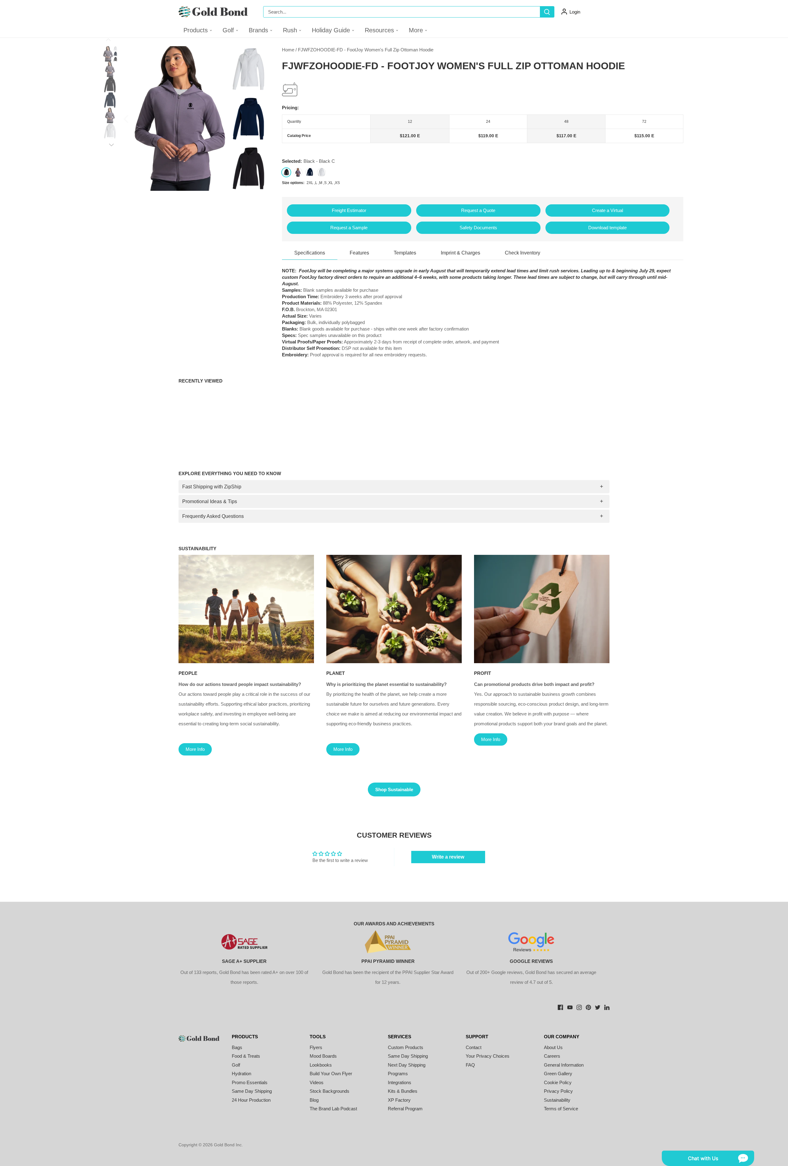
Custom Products (405, 1047)
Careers (552, 1056)
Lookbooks (321, 1065)
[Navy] (309, 172)
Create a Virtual (607, 210)
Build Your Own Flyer (331, 1073)
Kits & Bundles (402, 1091)
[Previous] (134, 118)
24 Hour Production (251, 1100)
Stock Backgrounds (329, 1091)
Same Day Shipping (252, 1091)
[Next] (260, 118)
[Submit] (547, 11)
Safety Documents (478, 227)
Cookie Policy (558, 1082)
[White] (321, 172)
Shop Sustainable (394, 789)
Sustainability (557, 1100)
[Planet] (394, 609)
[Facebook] (560, 1007)
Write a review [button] (448, 856)
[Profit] (541, 609)
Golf (236, 1065)
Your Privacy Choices (487, 1056)
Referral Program (405, 1108)
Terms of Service (561, 1108)
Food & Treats (246, 1056)
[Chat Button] (708, 1158)
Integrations (399, 1082)
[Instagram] (579, 1007)
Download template (607, 227)
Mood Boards (323, 1056)
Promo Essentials (249, 1082)
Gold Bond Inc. (228, 1145)
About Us (553, 1047)
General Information (564, 1065)
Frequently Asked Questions (213, 516)
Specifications (309, 252)
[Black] (286, 172)
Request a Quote (478, 210)
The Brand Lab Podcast (333, 1108)
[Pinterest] (588, 1007)
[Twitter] (597, 1007)
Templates (405, 252)
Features (359, 252)
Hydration (241, 1073)
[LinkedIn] (606, 1007)
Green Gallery (558, 1073)
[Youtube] (570, 1007)
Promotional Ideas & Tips (209, 501)
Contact (473, 1047)
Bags (237, 1047)
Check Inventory (522, 252)
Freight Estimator (349, 210)
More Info (195, 749)
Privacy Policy (558, 1091)
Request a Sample (349, 227)
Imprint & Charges (460, 252)
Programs (398, 1073)
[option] (197, 118)
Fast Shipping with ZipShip (211, 486)
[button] (231, 30)
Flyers (316, 1047)
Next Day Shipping (406, 1065)
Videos (317, 1082)
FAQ (470, 1065)
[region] (482, 128)
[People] (246, 609)
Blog (314, 1100)
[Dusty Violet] (298, 172)
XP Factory (399, 1100)
